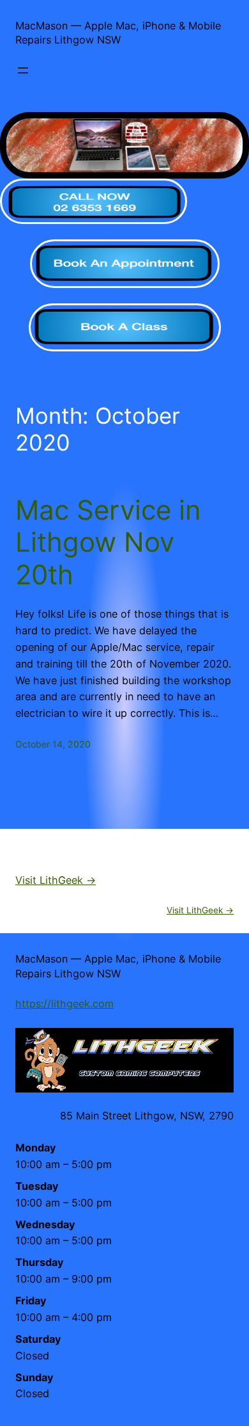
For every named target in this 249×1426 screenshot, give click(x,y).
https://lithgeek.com (64, 1003)
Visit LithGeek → (55, 880)
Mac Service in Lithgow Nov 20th (108, 542)
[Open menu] (23, 70)
